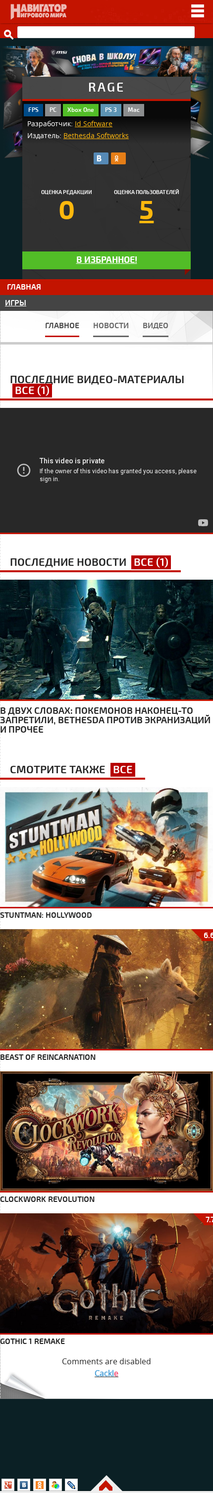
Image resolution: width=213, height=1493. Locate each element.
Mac (134, 110)
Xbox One (80, 110)
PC (53, 110)
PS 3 (111, 110)
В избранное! (106, 260)
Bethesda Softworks (96, 135)
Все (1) (32, 391)
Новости (111, 326)
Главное (62, 326)
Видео (155, 326)
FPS (33, 110)
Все (123, 770)
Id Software (93, 123)
